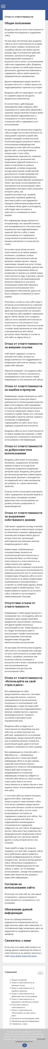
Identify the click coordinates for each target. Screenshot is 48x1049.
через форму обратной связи (23, 956)
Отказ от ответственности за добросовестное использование (24, 995)
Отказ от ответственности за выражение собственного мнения (25, 1000)
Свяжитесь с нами (20, 1024)
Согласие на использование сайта (25, 1018)
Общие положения (19, 980)
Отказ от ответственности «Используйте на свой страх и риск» (24, 1013)
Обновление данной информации (25, 1021)
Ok (25, 1045)
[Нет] (45, 1039)
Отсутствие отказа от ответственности (20, 1006)
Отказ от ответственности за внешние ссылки (23, 984)
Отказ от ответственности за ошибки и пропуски (23, 989)
